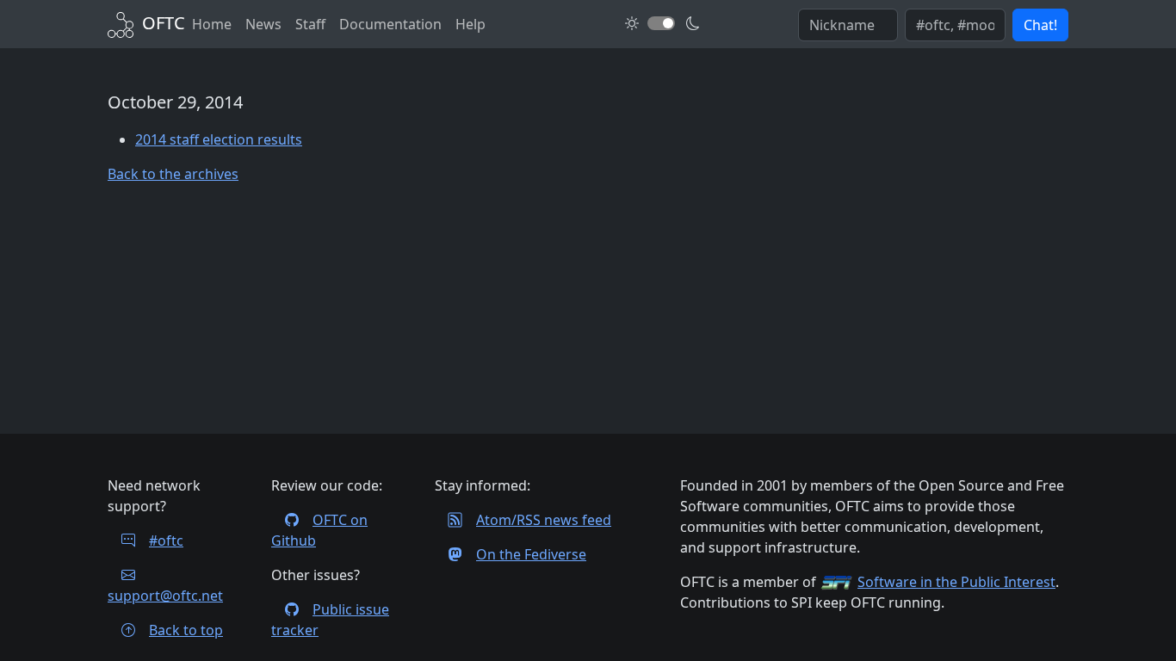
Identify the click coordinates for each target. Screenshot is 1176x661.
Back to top (186, 630)
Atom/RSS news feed (543, 519)
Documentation (390, 24)
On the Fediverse (531, 554)
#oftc (166, 540)
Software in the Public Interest (956, 581)
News (263, 24)
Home (212, 24)
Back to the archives (173, 173)
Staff (310, 24)
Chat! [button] (1040, 24)
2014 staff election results (218, 139)
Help (470, 24)
